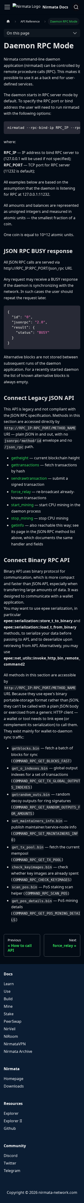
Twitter (10, 1163)
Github (10, 1128)
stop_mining (22, 518)
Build (8, 998)
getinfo (17, 525)
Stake (9, 1013)
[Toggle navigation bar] (7, 7)
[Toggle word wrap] (66, 127)
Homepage (13, 1078)
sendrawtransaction (29, 478)
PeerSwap (12, 1021)
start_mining (22, 504)
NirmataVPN (15, 1043)
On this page (18, 33)
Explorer (11, 1113)
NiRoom (11, 1036)
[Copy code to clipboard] (74, 127)
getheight (19, 457)
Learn (9, 983)
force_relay (21, 491)
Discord (11, 1155)
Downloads (14, 1086)
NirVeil (9, 1028)
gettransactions (25, 464)
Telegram (12, 1170)
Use (7, 991)
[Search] (76, 7)
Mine (8, 1006)
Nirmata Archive (18, 1051)
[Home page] (8, 21)
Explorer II (13, 1120)
